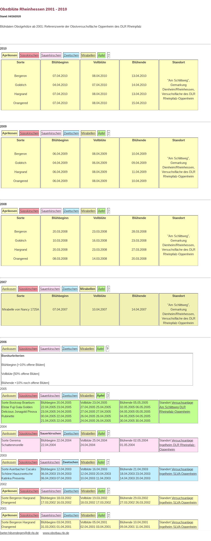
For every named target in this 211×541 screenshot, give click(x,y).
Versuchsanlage (182, 402)
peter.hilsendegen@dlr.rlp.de (20, 533)
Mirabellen (88, 55)
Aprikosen (9, 289)
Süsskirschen (29, 55)
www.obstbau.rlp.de (56, 533)
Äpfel (101, 55)
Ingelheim (166, 445)
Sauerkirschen (51, 55)
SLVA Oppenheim (185, 473)
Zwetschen (71, 55)
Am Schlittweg (169, 407)
